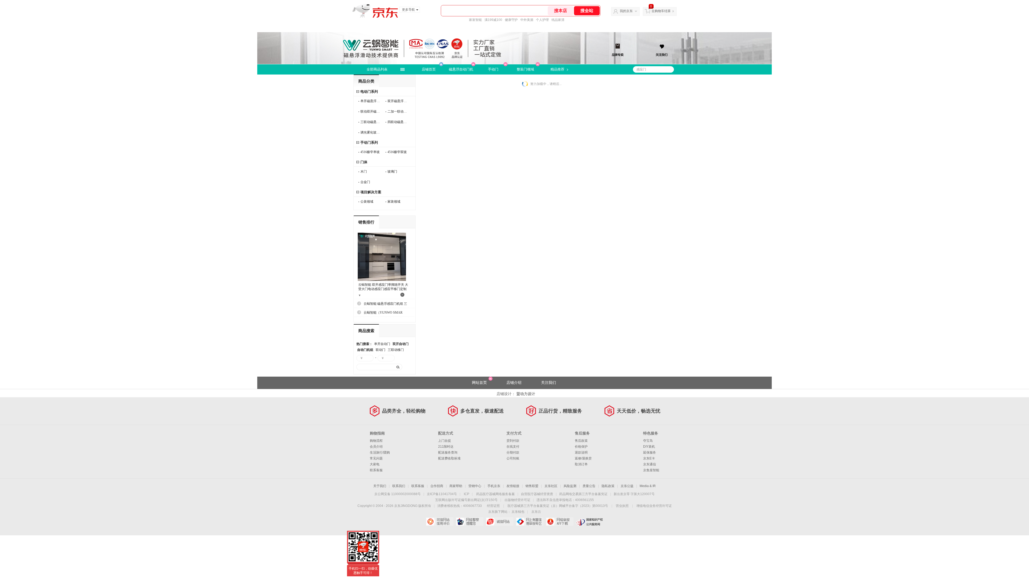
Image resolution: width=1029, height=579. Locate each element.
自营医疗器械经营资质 (537, 494)
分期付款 (512, 452)
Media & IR (648, 486)
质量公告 (589, 486)
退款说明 (581, 452)
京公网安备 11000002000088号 (397, 494)
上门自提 (444, 441)
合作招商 (436, 486)
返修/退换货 (583, 458)
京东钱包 (518, 512)
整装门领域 (525, 69)
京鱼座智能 (651, 470)
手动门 (493, 69)
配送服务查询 (447, 452)
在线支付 (512, 446)
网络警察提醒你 (469, 521)
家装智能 (475, 20)
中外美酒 (526, 20)
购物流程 (376, 441)
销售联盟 (531, 486)
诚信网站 (499, 521)
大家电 (374, 464)
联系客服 (376, 470)
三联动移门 (396, 350)
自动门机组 (365, 350)
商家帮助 (455, 486)
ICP (466, 494)
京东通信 (649, 464)
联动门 (380, 350)
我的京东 (626, 11)
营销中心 (474, 486)
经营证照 (493, 506)
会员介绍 (376, 446)
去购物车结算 (661, 11)
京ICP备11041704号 (442, 494)
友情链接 (512, 486)
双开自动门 (401, 344)
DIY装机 (649, 446)
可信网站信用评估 (439, 521)
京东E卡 (649, 458)
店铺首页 (429, 69)
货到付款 (512, 441)
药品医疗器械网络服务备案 (495, 494)
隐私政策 (608, 486)
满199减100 (493, 20)
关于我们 (379, 486)
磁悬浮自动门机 (461, 69)
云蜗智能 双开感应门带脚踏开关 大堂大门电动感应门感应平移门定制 (383, 287)
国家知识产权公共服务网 (589, 521)
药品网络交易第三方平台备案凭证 (583, 494)
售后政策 (581, 441)
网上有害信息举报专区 (529, 521)
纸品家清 (557, 20)
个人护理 (542, 20)
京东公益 (627, 486)
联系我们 (398, 486)
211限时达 (445, 446)
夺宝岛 (648, 441)
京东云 (536, 512)
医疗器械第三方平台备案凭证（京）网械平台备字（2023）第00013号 (558, 506)
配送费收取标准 (449, 458)
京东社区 (551, 486)
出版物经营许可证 (517, 500)
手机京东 (493, 486)
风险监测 (570, 486)
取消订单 (581, 464)
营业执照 (622, 506)
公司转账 (512, 458)
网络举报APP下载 (559, 521)
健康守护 (511, 20)
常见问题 (376, 458)
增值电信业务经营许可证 (654, 506)
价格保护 (581, 446)
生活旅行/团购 (380, 452)
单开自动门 (382, 344)
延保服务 (649, 452)
